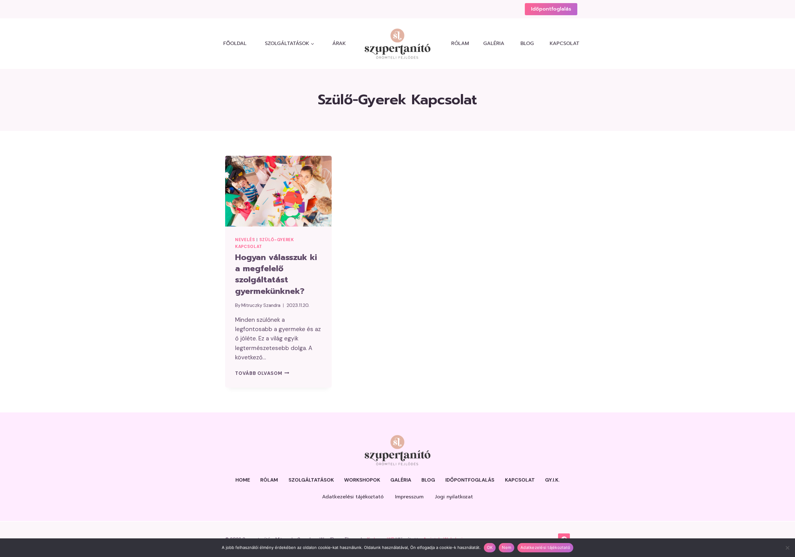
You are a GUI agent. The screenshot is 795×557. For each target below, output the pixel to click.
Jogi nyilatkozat (454, 497)
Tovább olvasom (262, 373)
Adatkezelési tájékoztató (353, 497)
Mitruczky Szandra (260, 305)
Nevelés (245, 239)
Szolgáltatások (311, 480)
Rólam (460, 43)
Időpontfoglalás (551, 9)
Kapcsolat (563, 43)
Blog (527, 43)
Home (242, 480)
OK (490, 547)
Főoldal (235, 43)
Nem (506, 547)
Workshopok (362, 480)
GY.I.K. (552, 480)
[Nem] (787, 548)
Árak (339, 43)
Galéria (493, 43)
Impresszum (409, 497)
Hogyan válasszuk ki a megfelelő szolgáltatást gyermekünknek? (276, 274)
